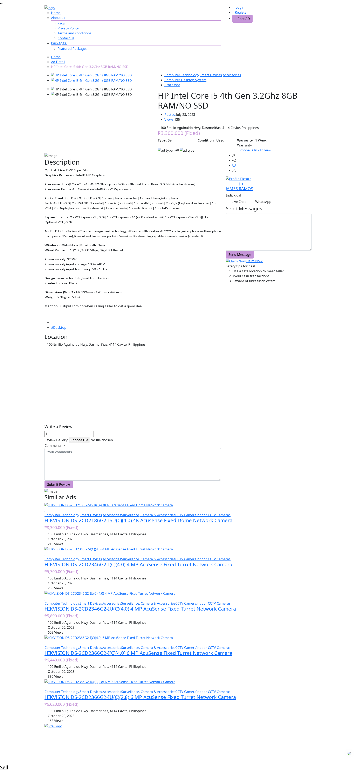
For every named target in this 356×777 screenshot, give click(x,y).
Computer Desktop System (185, 80)
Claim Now (254, 261)
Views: (169, 119)
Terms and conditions (74, 33)
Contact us (66, 38)
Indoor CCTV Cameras (213, 515)
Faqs (61, 23)
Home (56, 13)
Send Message (239, 254)
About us (58, 17)
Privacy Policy (68, 28)
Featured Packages (72, 48)
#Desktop (58, 327)
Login (239, 7)
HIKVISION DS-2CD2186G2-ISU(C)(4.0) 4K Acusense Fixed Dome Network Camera (138, 520)
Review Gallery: (56, 440)
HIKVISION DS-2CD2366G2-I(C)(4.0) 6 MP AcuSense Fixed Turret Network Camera (138, 652)
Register (241, 12)
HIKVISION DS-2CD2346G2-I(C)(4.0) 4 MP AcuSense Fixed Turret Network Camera (138, 564)
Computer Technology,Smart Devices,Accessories (202, 75)
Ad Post (118, 730)
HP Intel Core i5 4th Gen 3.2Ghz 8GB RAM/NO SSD (90, 66)
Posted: (170, 114)
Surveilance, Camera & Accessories (148, 515)
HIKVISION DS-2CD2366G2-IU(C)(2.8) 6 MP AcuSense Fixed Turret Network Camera (140, 697)
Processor (172, 85)
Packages (59, 43)
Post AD (244, 18)
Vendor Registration (128, 745)
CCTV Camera (185, 515)
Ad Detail (58, 62)
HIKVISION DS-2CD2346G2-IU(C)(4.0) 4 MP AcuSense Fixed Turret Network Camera (140, 608)
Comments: (54, 445)
